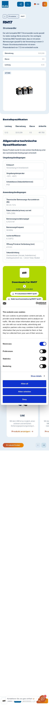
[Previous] (38, 445)
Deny (24, 399)
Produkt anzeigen (21, 431)
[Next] (43, 445)
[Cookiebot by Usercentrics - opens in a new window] (35, 303)
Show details (36, 376)
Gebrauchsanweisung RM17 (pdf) (26, 299)
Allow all (24, 384)
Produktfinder (13, 445)
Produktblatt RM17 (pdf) (26, 294)
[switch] (42, 351)
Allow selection (24, 392)
